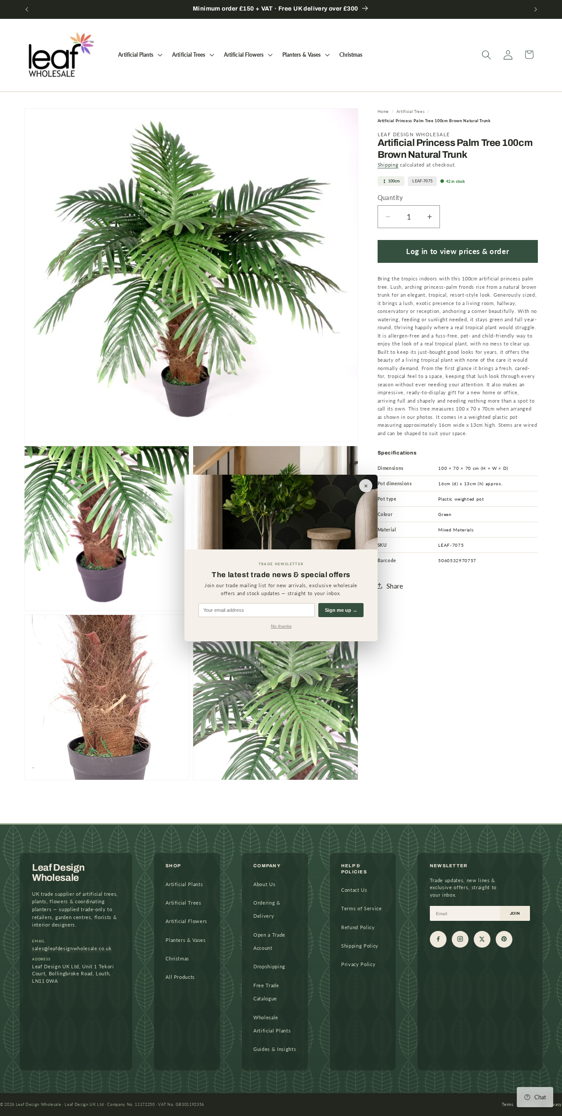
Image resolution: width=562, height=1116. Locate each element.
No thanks (281, 626)
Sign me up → (341, 610)
